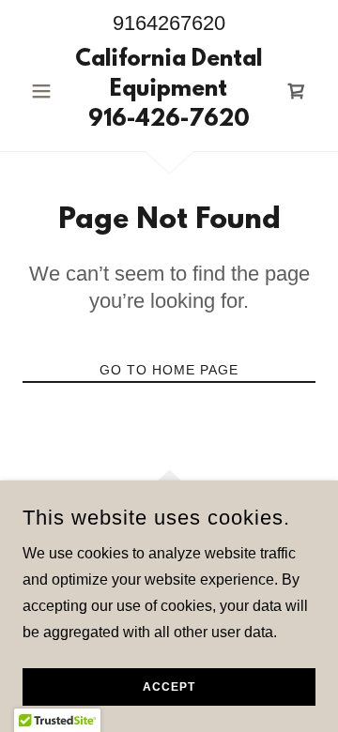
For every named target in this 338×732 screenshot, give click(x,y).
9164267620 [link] (169, 23)
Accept (169, 687)
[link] (169, 91)
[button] (45, 91)
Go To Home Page (169, 369)
